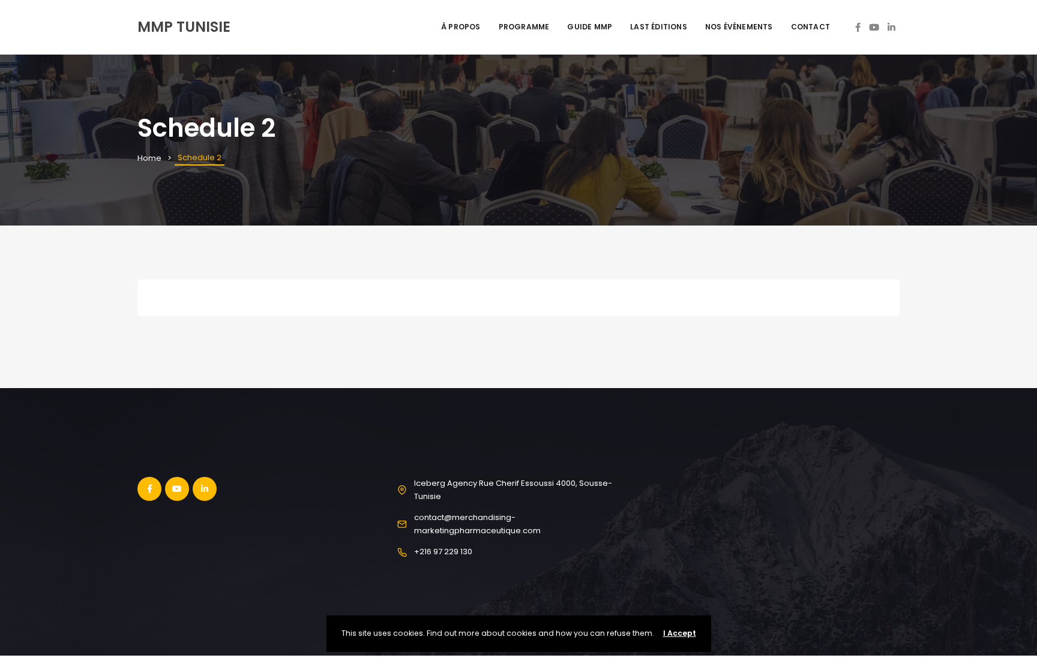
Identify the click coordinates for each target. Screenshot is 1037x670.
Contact (810, 27)
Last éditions (658, 27)
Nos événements (739, 27)
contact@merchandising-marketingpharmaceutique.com (477, 524)
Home (149, 158)
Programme (524, 27)
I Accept (679, 633)
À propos (461, 27)
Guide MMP (589, 27)
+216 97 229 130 (443, 551)
